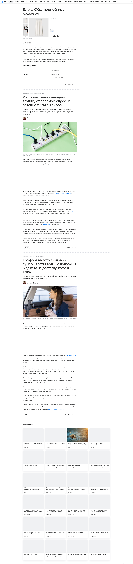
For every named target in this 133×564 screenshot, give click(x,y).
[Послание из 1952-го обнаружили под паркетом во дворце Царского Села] (33, 438)
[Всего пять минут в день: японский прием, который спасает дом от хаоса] (33, 550)
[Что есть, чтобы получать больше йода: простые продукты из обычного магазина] (99, 527)
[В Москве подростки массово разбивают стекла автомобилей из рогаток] (77, 438)
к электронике (46, 224)
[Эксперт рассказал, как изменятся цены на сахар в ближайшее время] (33, 460)
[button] (50, 137)
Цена (72, 211)
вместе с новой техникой (63, 193)
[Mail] (2, 1)
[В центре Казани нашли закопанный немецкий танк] (99, 438)
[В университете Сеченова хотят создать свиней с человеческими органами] (77, 550)
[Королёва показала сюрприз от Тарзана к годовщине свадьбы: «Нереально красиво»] (55, 550)
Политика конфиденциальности (124, 563)
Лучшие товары (33, 5)
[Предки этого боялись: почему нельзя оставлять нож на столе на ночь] (33, 505)
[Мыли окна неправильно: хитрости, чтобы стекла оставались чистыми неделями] (77, 460)
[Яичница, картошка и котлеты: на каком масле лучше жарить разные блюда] (55, 527)
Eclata (52, 31)
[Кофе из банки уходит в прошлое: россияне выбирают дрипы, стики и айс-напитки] (99, 460)
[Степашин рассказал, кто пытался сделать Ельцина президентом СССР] (55, 438)
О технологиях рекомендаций (111, 563)
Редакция (86, 563)
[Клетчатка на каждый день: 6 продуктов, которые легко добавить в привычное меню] (77, 527)
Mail (2, 563)
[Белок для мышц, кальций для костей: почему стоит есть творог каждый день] (55, 483)
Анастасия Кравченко (32, 117)
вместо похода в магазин (56, 409)
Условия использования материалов (96, 563)
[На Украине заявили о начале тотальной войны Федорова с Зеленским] (99, 550)
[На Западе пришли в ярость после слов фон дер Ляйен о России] (77, 483)
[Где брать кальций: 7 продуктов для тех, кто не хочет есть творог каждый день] (77, 505)
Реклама (12, 563)
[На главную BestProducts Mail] (5, 1)
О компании (6, 563)
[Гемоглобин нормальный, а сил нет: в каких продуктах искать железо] (99, 505)
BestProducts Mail (40, 93)
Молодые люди (71, 355)
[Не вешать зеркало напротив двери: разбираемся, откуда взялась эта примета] (55, 505)
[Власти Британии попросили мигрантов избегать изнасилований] (33, 527)
